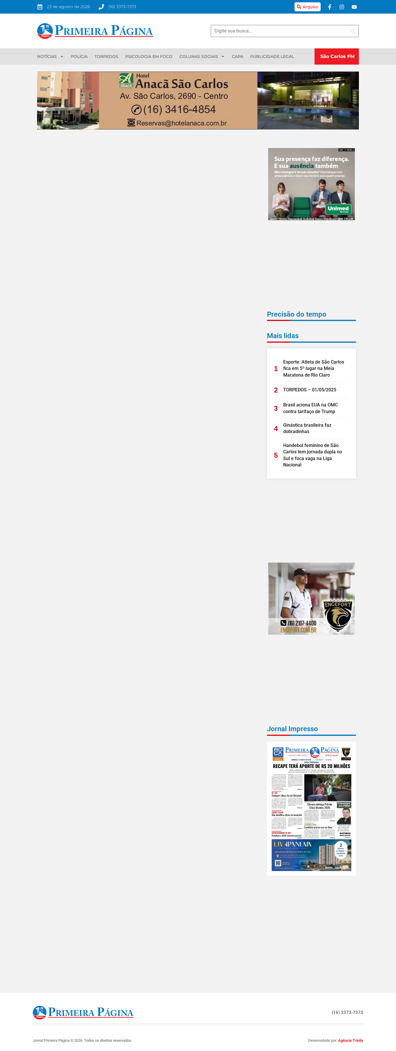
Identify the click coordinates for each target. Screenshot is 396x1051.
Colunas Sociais (198, 56)
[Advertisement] (311, 269)
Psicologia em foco (148, 56)
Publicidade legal (272, 56)
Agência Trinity (350, 1040)
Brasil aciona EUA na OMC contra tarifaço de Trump (310, 408)
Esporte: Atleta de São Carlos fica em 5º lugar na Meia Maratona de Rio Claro (313, 368)
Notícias (47, 56)
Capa (237, 56)
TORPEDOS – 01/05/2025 (309, 390)
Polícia (79, 56)
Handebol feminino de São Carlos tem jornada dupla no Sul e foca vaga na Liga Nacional (312, 455)
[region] (320, 1009)
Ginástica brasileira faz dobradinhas (307, 428)
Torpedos (106, 56)
